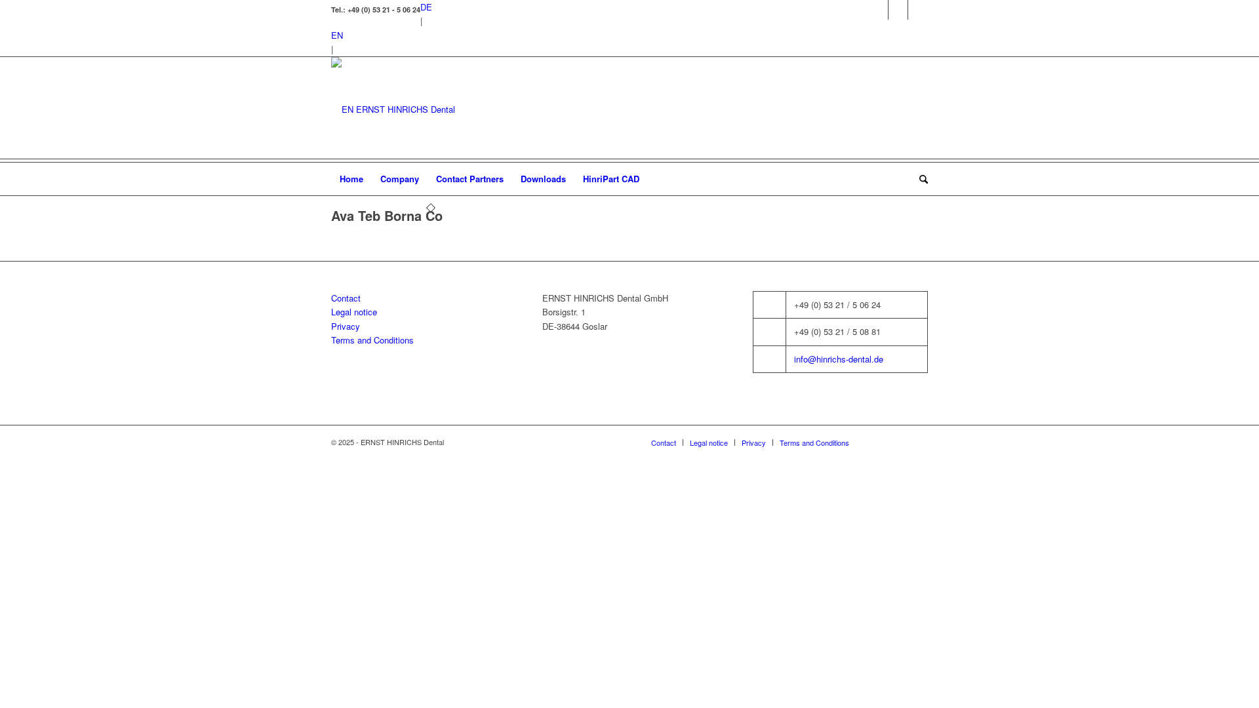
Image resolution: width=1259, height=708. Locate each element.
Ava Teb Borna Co (387, 215)
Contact (346, 298)
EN (337, 35)
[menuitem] (351, 179)
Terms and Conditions (372, 340)
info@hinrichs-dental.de (838, 359)
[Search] (919, 179)
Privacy (345, 326)
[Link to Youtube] (918, 10)
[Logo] (393, 109)
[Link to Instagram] (898, 10)
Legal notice (354, 311)
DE (426, 7)
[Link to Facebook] (878, 10)
